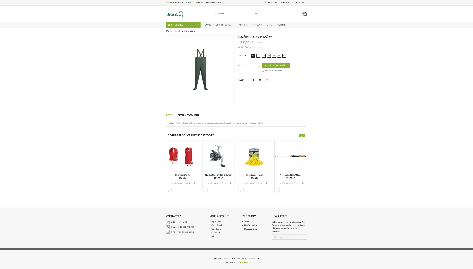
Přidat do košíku (278, 65)
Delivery (240, 259)
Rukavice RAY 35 (182, 175)
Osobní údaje (217, 225)
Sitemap (217, 259)
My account (216, 222)
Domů (208, 25)
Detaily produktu (188, 115)
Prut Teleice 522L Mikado (291, 175)
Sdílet (253, 80)
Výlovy (258, 25)
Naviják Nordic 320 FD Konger (218, 175)
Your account (219, 216)
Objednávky (216, 229)
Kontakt (282, 25)
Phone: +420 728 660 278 (179, 2)
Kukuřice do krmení (254, 175)
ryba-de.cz (243, 262)
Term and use (229, 259)
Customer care (253, 259)
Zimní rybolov (224, 25)
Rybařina (243, 25)
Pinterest (267, 80)
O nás (270, 25)
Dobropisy (215, 233)
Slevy (246, 222)
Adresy (214, 236)
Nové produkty (250, 225)
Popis (169, 115)
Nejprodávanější (251, 229)
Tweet (260, 80)
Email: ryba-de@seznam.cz (209, 2)
